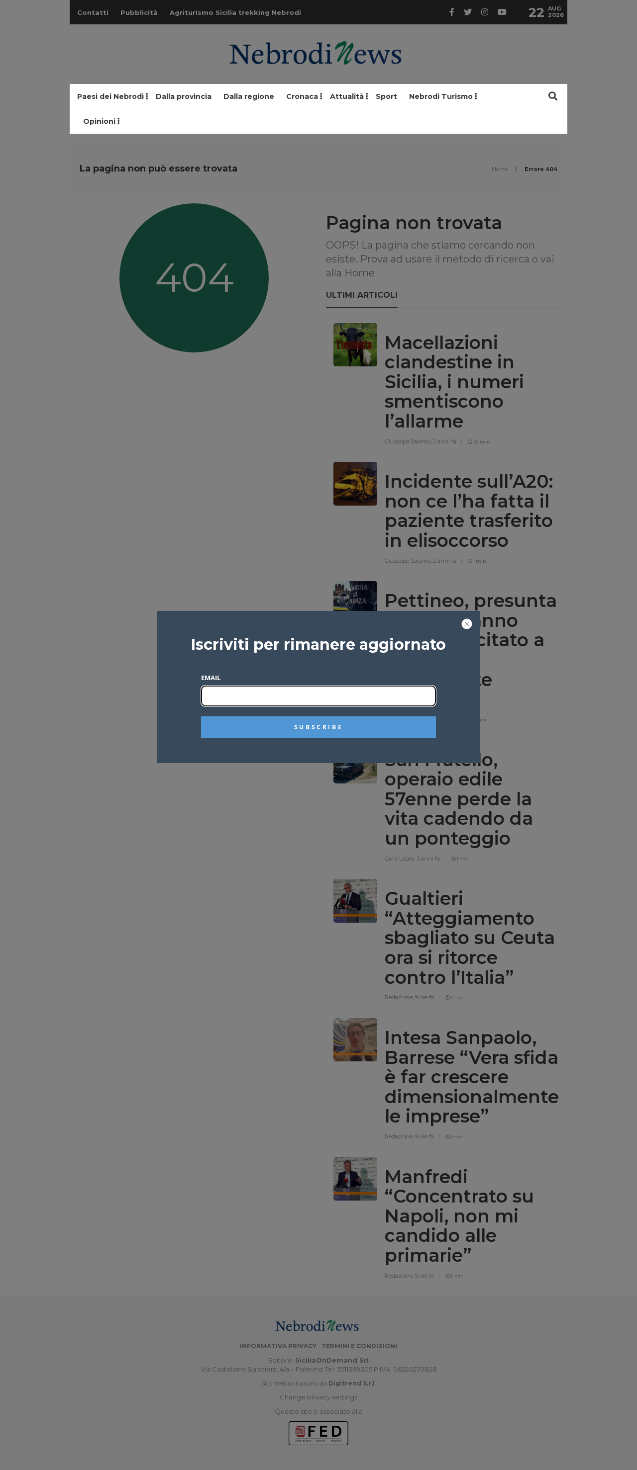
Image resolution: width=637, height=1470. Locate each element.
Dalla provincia (184, 96)
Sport (386, 96)
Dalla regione (248, 96)
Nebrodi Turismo (441, 96)
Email (210, 677)
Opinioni (99, 121)
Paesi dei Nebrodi (110, 96)
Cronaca (302, 96)
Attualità (347, 96)
